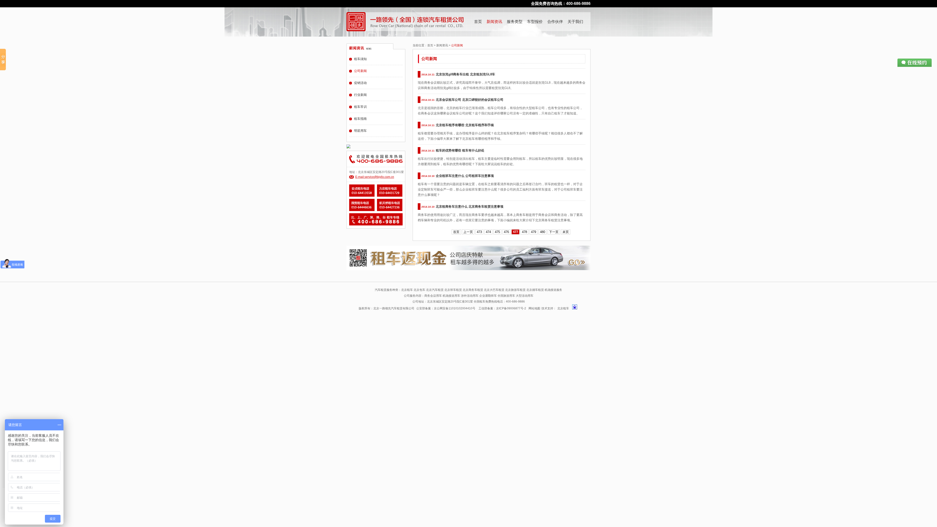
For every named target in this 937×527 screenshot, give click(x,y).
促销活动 (360, 83)
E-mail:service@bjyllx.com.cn (374, 177)
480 (542, 232)
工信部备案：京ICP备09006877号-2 (502, 308)
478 (524, 232)
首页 (478, 22)
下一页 (554, 232)
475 (497, 232)
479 (533, 232)
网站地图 (534, 308)
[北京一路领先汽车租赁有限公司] (356, 21)
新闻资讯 (494, 22)
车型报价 (535, 22)
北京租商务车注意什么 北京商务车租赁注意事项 (469, 206)
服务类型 (514, 22)
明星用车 (360, 130)
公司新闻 (360, 71)
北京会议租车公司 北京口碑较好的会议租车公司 (469, 99)
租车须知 (360, 59)
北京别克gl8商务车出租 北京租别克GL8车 (465, 74)
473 (479, 232)
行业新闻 (360, 95)
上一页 (468, 232)
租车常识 (360, 107)
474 (488, 232)
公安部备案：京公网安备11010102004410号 (445, 308)
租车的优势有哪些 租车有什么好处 (460, 150)
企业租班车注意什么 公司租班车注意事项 (465, 176)
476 (506, 232)
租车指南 (360, 119)
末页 (565, 232)
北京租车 (563, 308)
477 (515, 232)
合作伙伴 (555, 22)
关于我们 (575, 22)
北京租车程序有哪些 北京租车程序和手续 (465, 125)
